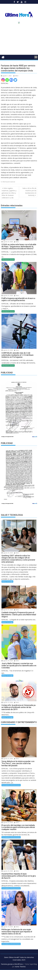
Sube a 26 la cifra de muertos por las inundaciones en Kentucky (29, 191)
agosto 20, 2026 (8, 661)
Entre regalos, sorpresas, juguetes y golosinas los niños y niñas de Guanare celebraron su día (9, 193)
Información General (9, 182)
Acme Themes (20, 966)
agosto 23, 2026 (8, 242)
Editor (16, 76)
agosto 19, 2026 (8, 702)
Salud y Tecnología (7, 581)
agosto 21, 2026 (8, 610)
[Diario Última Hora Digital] (3, 57)
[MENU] (35, 57)
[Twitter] (15, 80)
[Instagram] (3, 80)
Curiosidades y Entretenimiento (11, 785)
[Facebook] (11, 80)
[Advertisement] (19, 40)
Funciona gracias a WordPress (12, 964)
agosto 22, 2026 (8, 350)
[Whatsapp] (7, 80)
